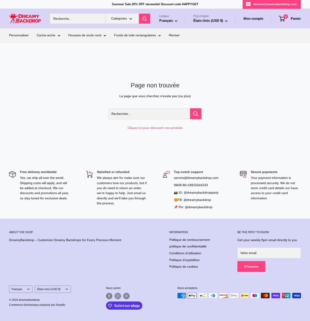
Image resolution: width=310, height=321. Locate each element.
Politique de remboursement (189, 240)
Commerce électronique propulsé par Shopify (37, 304)
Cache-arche (46, 35)
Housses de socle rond (84, 35)
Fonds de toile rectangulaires (135, 35)
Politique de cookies (183, 266)
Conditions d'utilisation (185, 253)
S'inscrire (251, 266)
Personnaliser (19, 35)
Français (17, 289)
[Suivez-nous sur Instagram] (118, 296)
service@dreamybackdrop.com (275, 4)
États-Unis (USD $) (49, 289)
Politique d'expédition (184, 260)
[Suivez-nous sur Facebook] (109, 296)
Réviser (174, 35)
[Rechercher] (144, 19)
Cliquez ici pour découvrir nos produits (155, 128)
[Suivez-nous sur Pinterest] (126, 296)
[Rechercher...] (196, 113)
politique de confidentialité (188, 246)
